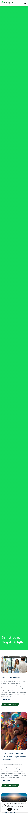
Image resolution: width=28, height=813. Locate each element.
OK (9, 809)
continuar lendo (10, 704)
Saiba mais (15, 809)
